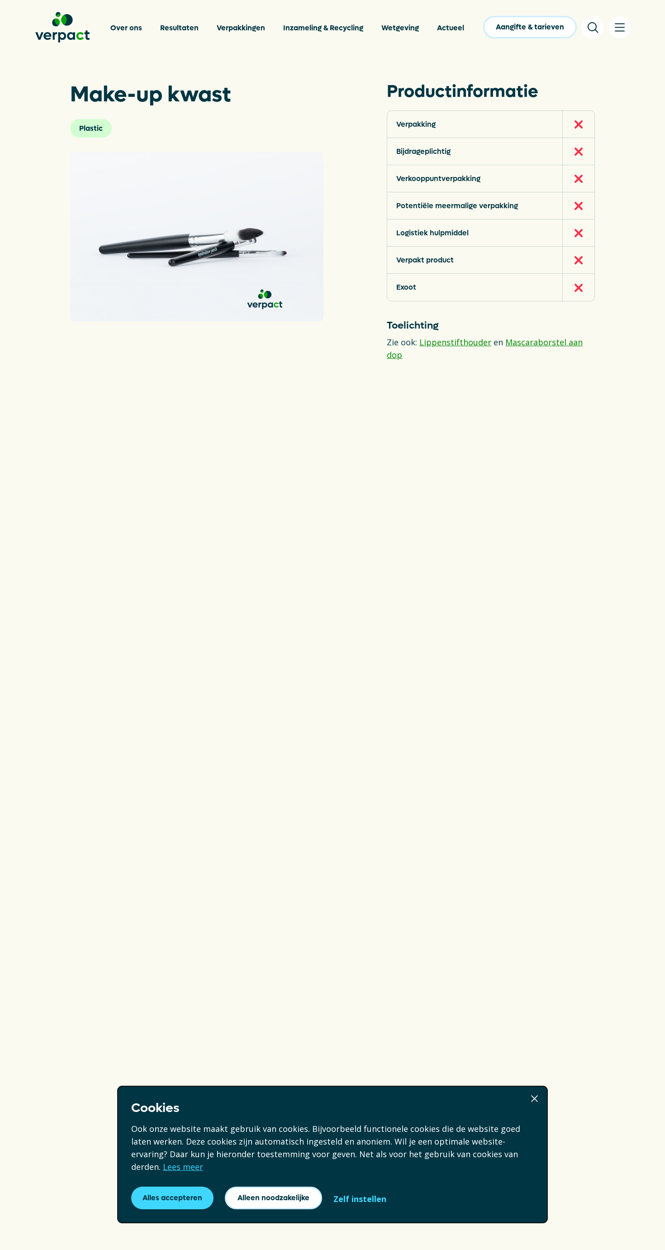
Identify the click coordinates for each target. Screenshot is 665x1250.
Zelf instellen (359, 1198)
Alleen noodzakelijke (273, 1197)
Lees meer (183, 1166)
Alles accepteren (172, 1197)
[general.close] (534, 1098)
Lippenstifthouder (455, 342)
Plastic (91, 128)
